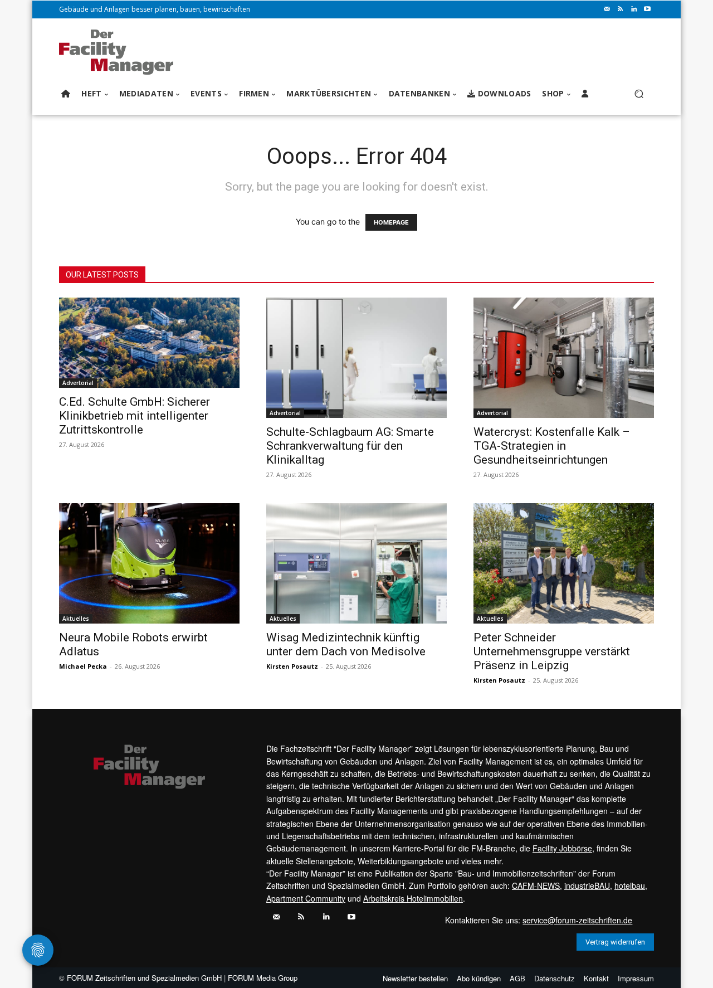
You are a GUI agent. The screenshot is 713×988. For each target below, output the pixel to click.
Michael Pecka (83, 666)
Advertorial (78, 383)
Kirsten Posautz (292, 666)
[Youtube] (647, 9)
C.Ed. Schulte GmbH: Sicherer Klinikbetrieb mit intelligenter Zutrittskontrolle (134, 415)
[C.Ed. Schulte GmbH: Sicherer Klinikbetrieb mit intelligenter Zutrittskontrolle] (149, 343)
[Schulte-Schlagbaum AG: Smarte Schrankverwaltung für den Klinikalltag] (356, 358)
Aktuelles (75, 618)
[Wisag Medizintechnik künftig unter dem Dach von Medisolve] (356, 563)
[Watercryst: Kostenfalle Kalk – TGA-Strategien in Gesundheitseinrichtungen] (563, 358)
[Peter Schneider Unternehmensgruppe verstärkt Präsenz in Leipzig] (563, 563)
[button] (639, 94)
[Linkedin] (634, 9)
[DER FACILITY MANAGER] (119, 52)
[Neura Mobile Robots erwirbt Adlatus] (149, 563)
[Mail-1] (607, 9)
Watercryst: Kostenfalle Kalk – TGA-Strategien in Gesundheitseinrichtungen (551, 445)
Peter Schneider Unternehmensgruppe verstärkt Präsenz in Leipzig (551, 651)
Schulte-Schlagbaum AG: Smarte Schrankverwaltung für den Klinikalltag (350, 445)
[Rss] (620, 9)
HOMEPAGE (391, 222)
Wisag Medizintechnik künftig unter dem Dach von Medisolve (346, 644)
